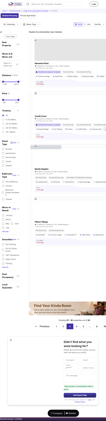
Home (4, 11)
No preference (12, 182)
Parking (9, 263)
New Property (6, 44)
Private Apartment (28, 15)
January (9, 215)
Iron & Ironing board (11, 249)
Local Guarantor (7, 286)
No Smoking (11, 244)
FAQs (19, 419)
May (7, 223)
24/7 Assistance (12, 255)
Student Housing (9, 15)
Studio (8, 161)
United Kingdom (15, 11)
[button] (67, 368)
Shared (9, 165)
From (40, 83)
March (8, 219)
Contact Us (11, 419)
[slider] (3, 82)
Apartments (11, 153)
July (7, 228)
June (16, 223)
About (3, 419)
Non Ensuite (11, 157)
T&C (89, 400)
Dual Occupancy (7, 275)
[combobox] (53, 4)
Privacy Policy (80, 402)
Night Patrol (11, 259)
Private (9, 186)
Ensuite (9, 149)
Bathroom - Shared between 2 (12, 192)
